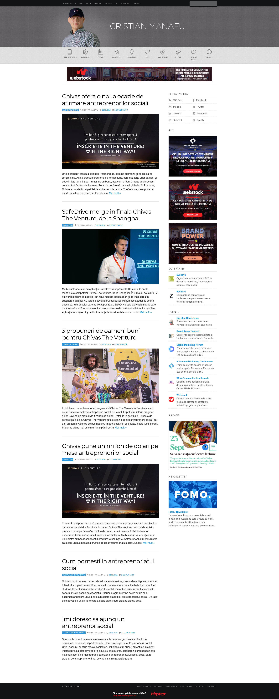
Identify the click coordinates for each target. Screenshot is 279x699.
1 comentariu (121, 110)
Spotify (200, 120)
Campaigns (67, 225)
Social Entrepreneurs (73, 575)
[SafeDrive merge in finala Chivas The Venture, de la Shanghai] (110, 256)
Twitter (200, 106)
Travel (209, 57)
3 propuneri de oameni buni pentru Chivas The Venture (101, 334)
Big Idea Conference (187, 318)
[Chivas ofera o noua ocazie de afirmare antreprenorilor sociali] (110, 141)
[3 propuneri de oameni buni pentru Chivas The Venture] (110, 376)
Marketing (163, 57)
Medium (177, 106)
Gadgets (116, 57)
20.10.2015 (106, 344)
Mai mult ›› (114, 193)
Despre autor (69, 3)
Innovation (131, 57)
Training (83, 3)
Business (85, 57)
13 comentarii (128, 633)
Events (101, 57)
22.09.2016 (106, 110)
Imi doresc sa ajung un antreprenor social (93, 622)
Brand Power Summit (187, 331)
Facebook (201, 100)
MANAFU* (139, 26)
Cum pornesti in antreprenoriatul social (108, 564)
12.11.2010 (113, 633)
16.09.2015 (101, 460)
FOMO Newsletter (178, 511)
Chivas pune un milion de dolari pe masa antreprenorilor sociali (110, 449)
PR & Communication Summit (192, 378)
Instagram (201, 113)
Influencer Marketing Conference (194, 361)
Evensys (181, 274)
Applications (70, 57)
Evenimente (96, 3)
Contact (136, 3)
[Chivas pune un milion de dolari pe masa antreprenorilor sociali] (110, 491)
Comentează (120, 344)
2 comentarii (115, 460)
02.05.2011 (113, 575)
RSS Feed (177, 100)
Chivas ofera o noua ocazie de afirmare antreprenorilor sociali (105, 100)
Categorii (124, 3)
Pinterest (177, 120)
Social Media (194, 58)
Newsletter (111, 3)
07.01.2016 (101, 225)
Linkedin (176, 113)
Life (147, 57)
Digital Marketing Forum (189, 344)
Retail (178, 57)
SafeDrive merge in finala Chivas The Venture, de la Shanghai (106, 215)
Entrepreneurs (70, 110)
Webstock (181, 395)
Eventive (181, 291)
